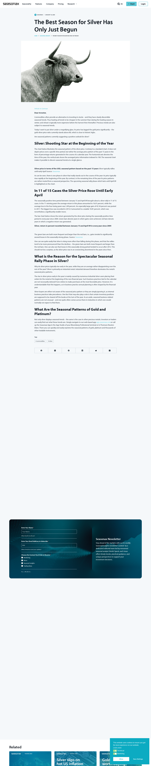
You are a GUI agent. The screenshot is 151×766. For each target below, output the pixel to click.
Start (132, 4)
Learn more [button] (117, 747)
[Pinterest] (69, 350)
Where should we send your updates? (31, 549)
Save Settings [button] (138, 759)
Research (71, 4)
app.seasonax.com (103, 322)
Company (50, 4)
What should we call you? (28, 536)
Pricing (60, 4)
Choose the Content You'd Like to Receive (35, 555)
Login (143, 4)
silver (50, 341)
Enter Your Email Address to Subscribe (34, 541)
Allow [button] (121, 759)
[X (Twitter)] (55, 350)
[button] (115, 751)
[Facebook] (41, 350)
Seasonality (26, 4)
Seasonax (56, 171)
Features (38, 4)
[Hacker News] (110, 350)
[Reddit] (96, 350)
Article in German (41, 108)
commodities (40, 341)
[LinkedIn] (82, 350)
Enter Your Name (27, 528)
